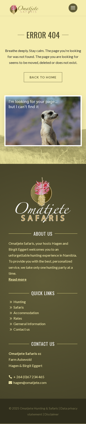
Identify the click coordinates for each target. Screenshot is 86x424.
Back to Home (43, 77)
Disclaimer (52, 414)
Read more (17, 279)
